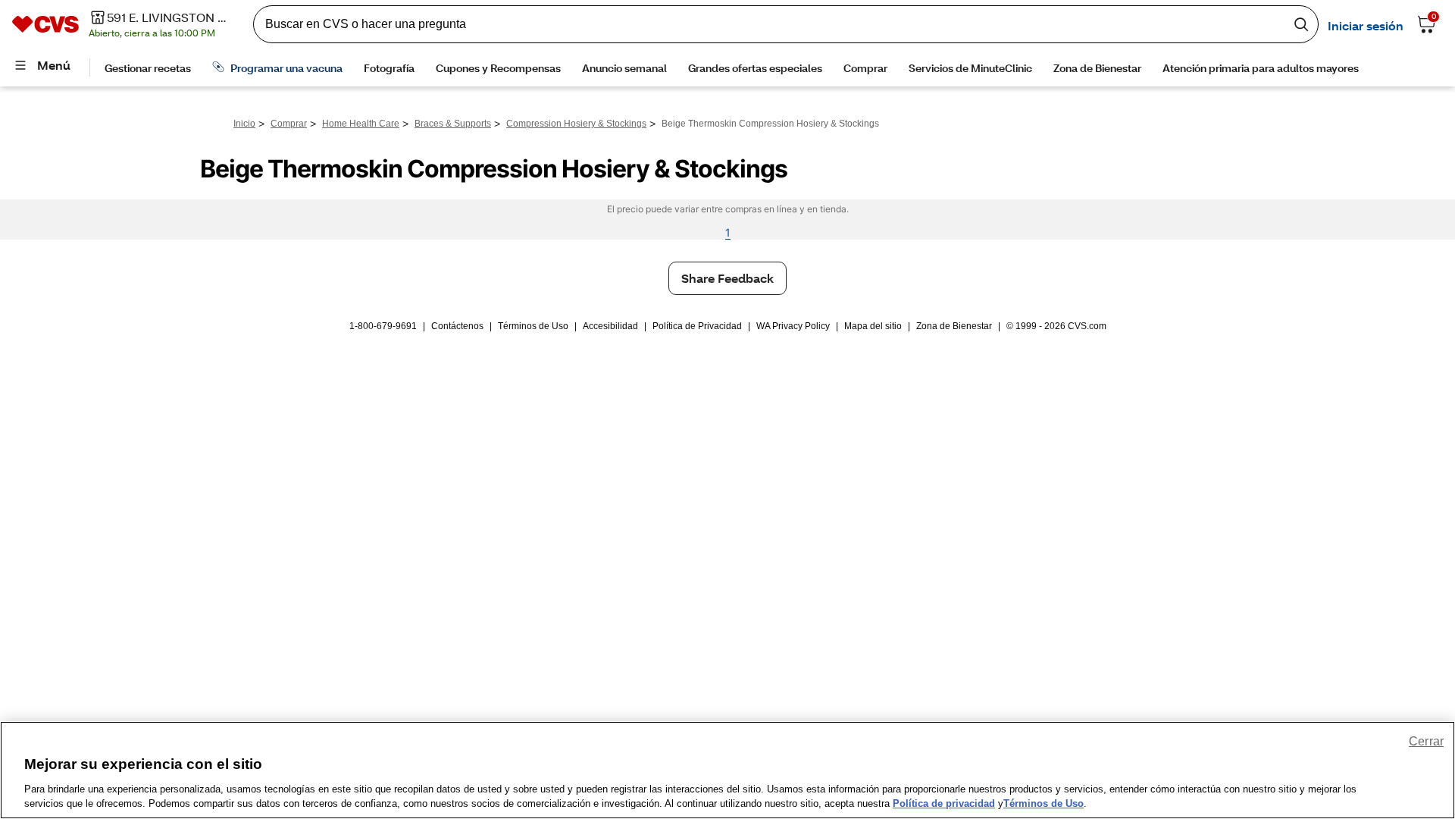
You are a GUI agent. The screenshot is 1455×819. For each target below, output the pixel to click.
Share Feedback (727, 278)
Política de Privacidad (697, 326)
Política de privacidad (944, 803)
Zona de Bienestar (954, 326)
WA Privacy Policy (793, 326)
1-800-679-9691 (383, 326)
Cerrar (1426, 741)
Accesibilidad (610, 326)
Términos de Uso (533, 326)
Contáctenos (457, 326)
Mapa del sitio (873, 326)
